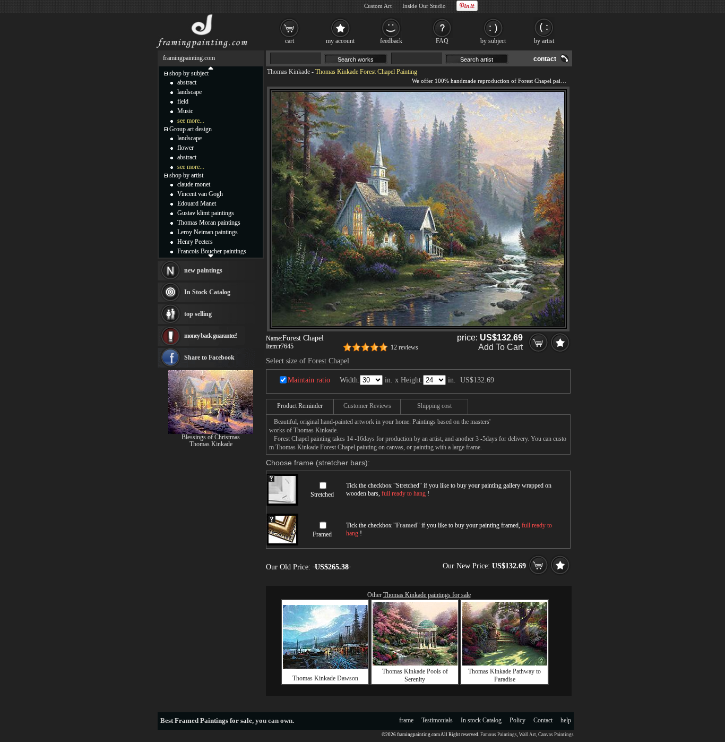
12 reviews (404, 347)
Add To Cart (500, 347)
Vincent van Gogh (200, 194)
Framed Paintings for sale (213, 720)
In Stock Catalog (207, 292)
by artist (544, 41)
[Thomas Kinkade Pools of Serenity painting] (415, 663)
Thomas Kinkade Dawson (325, 678)
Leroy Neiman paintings (207, 232)
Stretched (322, 494)
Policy (517, 720)
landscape (189, 92)
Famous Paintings (498, 734)
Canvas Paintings (556, 734)
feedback (391, 41)
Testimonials (437, 720)
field (182, 101)
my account (340, 41)
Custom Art (378, 6)
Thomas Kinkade (288, 71)
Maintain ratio (309, 380)
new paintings (203, 270)
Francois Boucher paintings (211, 251)
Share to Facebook (209, 357)
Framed (322, 534)
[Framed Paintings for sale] (201, 48)
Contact (543, 720)
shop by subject (189, 73)
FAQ (442, 41)
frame (406, 720)
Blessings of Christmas (211, 437)
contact (544, 59)
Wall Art (527, 734)
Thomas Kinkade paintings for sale (427, 595)
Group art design (190, 129)
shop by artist (186, 175)
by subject (493, 41)
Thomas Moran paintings (208, 222)
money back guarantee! (210, 335)
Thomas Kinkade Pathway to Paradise (504, 675)
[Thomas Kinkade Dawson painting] (325, 666)
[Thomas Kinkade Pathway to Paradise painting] (504, 663)
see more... (190, 120)
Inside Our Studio (424, 6)
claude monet (193, 184)
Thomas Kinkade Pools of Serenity (415, 675)
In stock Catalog (481, 720)
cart (289, 41)
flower (185, 147)
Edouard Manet (196, 203)
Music (185, 111)
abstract (186, 82)
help (565, 720)
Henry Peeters (195, 241)
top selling (198, 314)
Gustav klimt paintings (205, 213)
